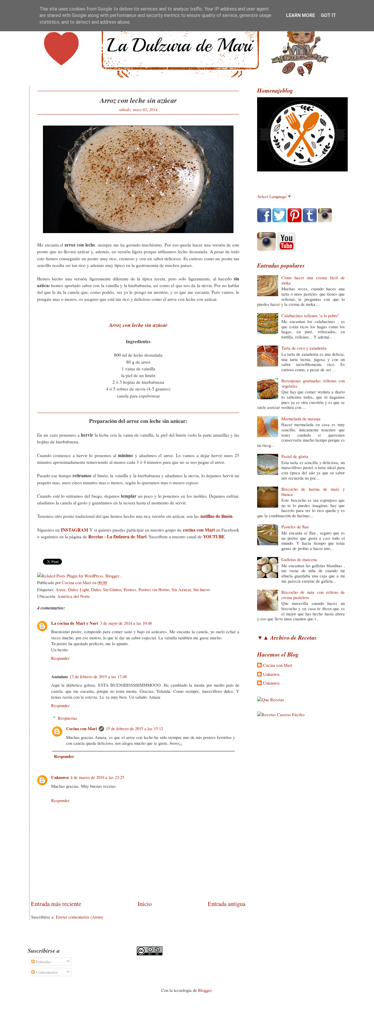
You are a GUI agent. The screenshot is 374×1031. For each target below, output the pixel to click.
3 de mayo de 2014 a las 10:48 (126, 623)
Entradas (43, 961)
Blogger (205, 990)
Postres (130, 589)
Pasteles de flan (295, 527)
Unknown (60, 777)
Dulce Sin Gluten (106, 589)
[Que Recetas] (270, 699)
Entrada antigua (226, 904)
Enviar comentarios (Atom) (79, 917)
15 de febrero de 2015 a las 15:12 (134, 728)
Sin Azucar (181, 589)
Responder (60, 658)
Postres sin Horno (153, 589)
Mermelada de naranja (301, 418)
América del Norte (73, 596)
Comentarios (46, 972)
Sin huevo (201, 589)
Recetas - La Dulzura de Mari (117, 536)
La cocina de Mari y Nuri (74, 623)
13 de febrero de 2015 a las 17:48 (98, 676)
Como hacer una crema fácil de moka (313, 280)
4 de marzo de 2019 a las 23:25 (97, 777)
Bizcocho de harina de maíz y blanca (313, 491)
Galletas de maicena (299, 559)
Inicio (145, 904)
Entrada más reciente (56, 904)
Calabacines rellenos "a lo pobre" (310, 315)
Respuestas (67, 718)
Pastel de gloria (294, 456)
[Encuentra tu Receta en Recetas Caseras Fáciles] (281, 714)
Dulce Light (78, 589)
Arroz (61, 589)
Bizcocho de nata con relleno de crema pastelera (313, 594)
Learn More (300, 15)
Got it (328, 15)
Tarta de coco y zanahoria (303, 348)
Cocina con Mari (81, 728)
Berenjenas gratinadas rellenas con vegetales (313, 383)
